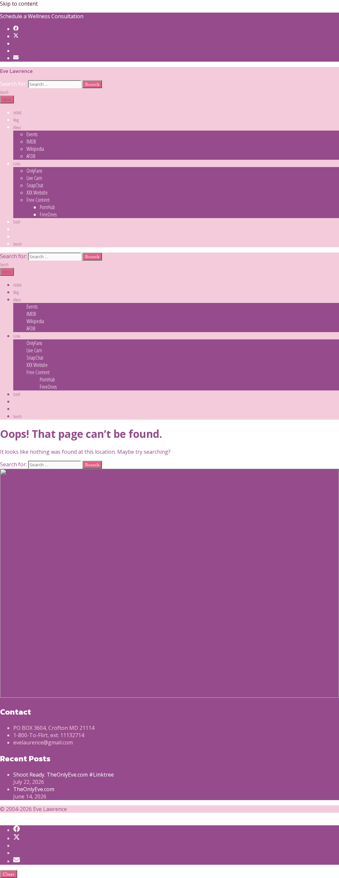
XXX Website (37, 192)
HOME (17, 113)
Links (16, 164)
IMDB (31, 141)
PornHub (47, 207)
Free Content (38, 200)
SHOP (16, 222)
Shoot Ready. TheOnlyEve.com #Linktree (63, 774)
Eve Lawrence (16, 71)
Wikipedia (35, 148)
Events (31, 134)
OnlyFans (34, 170)
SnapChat (34, 185)
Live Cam (34, 178)
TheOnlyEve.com (33, 789)
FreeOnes (48, 214)
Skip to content (19, 3)
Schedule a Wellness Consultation (41, 16)
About (17, 127)
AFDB (30, 156)
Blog (16, 120)
